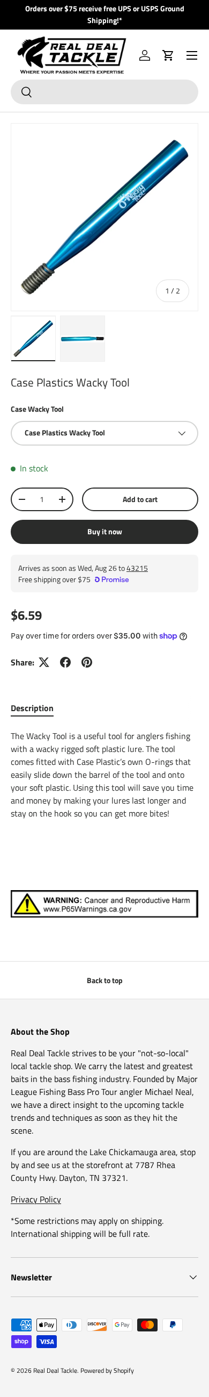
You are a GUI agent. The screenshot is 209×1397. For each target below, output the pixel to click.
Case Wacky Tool (37, 408)
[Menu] (192, 55)
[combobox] (104, 92)
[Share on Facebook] (65, 662)
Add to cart (140, 499)
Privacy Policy (36, 1199)
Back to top (105, 980)
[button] (168, 55)
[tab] (32, 708)
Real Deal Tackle (55, 1370)
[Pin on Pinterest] (87, 662)
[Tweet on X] (44, 662)
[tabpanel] (104, 774)
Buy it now (104, 531)
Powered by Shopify (107, 1370)
